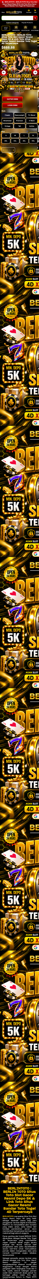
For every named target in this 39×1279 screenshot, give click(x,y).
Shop (3, 12)
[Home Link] (14, 12)
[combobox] (17, 18)
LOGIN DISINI (12, 105)
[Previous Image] (3, 72)
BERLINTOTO (8, 1216)
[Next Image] (35, 72)
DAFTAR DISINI (12, 99)
